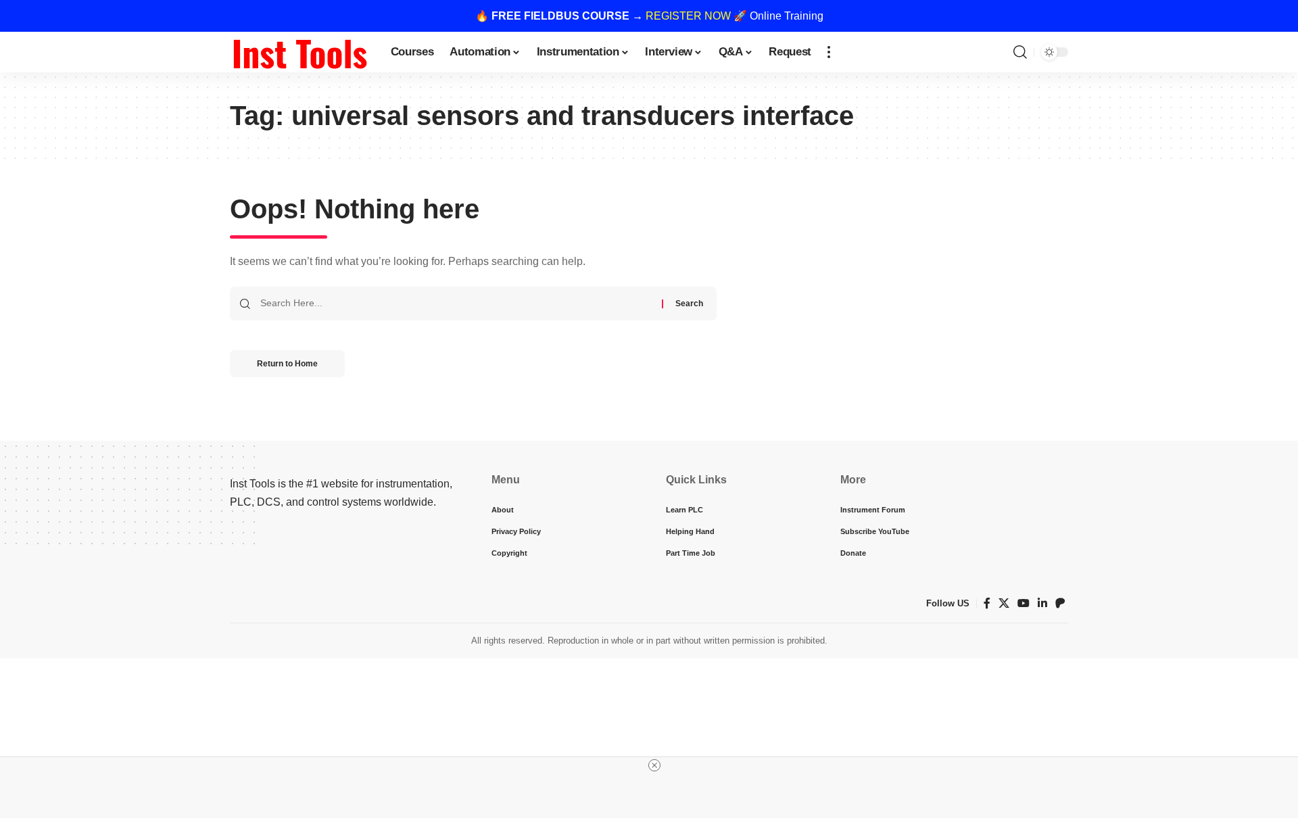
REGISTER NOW (688, 16)
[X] (1004, 603)
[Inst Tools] (299, 52)
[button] (828, 52)
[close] (654, 765)
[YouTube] (1023, 603)
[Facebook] (987, 603)
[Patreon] (1060, 603)
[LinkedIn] (1042, 603)
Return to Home (287, 363)
